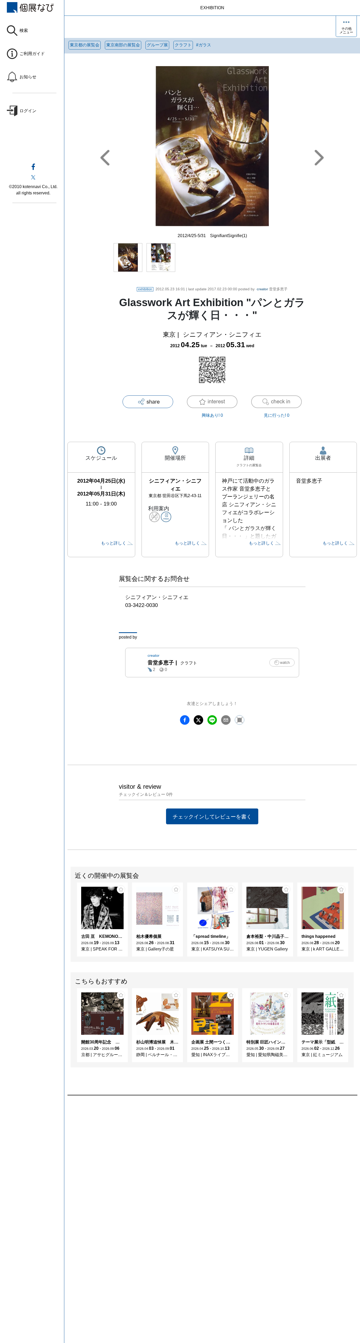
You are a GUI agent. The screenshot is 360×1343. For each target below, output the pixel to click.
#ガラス (203, 45)
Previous (71, 922)
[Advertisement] (212, 1155)
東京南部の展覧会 (123, 45)
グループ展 (157, 45)
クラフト (183, 45)
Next (353, 922)
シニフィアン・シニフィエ (222, 334)
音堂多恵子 (272, 289)
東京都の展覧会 (84, 45)
